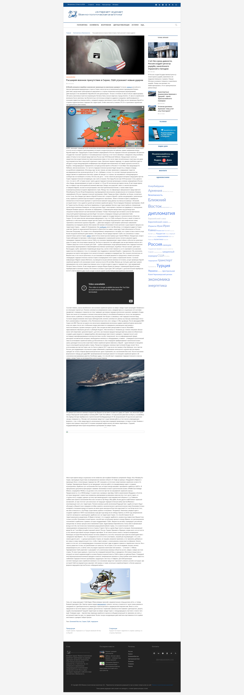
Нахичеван (154, 236)
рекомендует (101, 604)
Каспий (167, 230)
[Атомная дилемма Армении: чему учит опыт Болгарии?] (152, 108)
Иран (166, 225)
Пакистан (150, 239)
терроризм (94, 621)
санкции (166, 245)
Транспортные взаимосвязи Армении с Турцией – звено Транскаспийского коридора (167, 96)
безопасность (155, 195)
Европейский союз (158, 222)
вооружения (165, 207)
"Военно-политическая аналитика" (162, 685)
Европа (130, 666)
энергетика (157, 285)
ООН (173, 236)
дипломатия (161, 213)
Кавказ (152, 230)
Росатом (165, 239)
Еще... (143, 25)
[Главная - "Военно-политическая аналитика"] (95, 10)
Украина (152, 271)
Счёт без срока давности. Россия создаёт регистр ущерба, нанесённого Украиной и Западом (160, 65)
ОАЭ (170, 236)
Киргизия (172, 230)
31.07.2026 (162, 113)
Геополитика (82, 25)
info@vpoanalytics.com (165, 660)
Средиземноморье (158, 252)
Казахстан (160, 230)
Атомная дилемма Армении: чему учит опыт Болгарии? (166, 108)
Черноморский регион (162, 274)
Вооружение (106, 25)
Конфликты (94, 25)
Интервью (115, 4)
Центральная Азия (134, 659)
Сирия (84, 621)
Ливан (167, 233)
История (135, 25)
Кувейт (154, 233)
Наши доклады (106, 4)
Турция (163, 266)
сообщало (103, 227)
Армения (155, 190)
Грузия (170, 207)
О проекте (91, 4)
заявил (89, 236)
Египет (169, 222)
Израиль (152, 226)
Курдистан (160, 234)
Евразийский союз (157, 219)
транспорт (165, 260)
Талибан (167, 256)
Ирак (160, 226)
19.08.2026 (152, 71)
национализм (162, 236)
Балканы (131, 661)
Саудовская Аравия (155, 249)
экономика (159, 279)
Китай (150, 233)
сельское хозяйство (167, 249)
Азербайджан (156, 186)
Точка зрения (163, 37)
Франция (160, 271)
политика (158, 239)
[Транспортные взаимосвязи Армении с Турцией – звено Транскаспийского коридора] (152, 93)
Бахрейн (171, 191)
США (88, 621)
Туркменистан (152, 266)
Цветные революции (121, 25)
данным (129, 87)
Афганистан (166, 191)
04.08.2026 (162, 103)
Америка (131, 664)
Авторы (98, 4)
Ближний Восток (75, 621)
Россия (155, 244)
